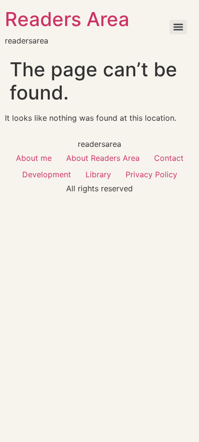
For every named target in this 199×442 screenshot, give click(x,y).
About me (34, 158)
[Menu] (178, 27)
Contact (169, 158)
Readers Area (67, 19)
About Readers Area (103, 158)
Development (46, 174)
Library (98, 174)
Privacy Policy (151, 174)
